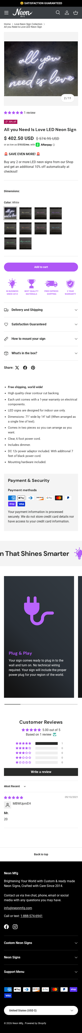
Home (7, 24)
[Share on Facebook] (25, 368)
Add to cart (41, 267)
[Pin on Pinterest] (33, 368)
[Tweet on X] (17, 368)
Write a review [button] (41, 772)
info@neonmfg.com (18, 908)
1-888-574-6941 (31, 916)
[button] (14, 113)
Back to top (41, 854)
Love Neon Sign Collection (28, 24)
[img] (13, 797)
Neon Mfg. (18, 1023)
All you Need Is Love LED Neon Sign (23, 27)
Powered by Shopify (35, 1023)
